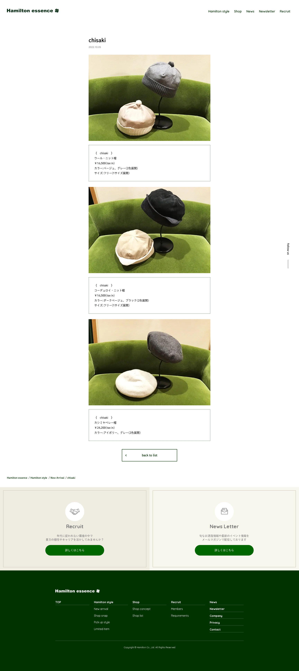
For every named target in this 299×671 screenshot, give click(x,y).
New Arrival (57, 477)
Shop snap (101, 615)
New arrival (101, 609)
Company (216, 616)
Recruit (285, 11)
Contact (215, 629)
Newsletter (267, 11)
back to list (149, 455)
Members (177, 609)
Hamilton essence (17, 477)
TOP (58, 602)
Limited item (101, 629)
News (250, 11)
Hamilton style (218, 11)
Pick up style (102, 622)
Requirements (180, 615)
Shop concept (142, 609)
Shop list (138, 615)
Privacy (215, 622)
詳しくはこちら (74, 550)
